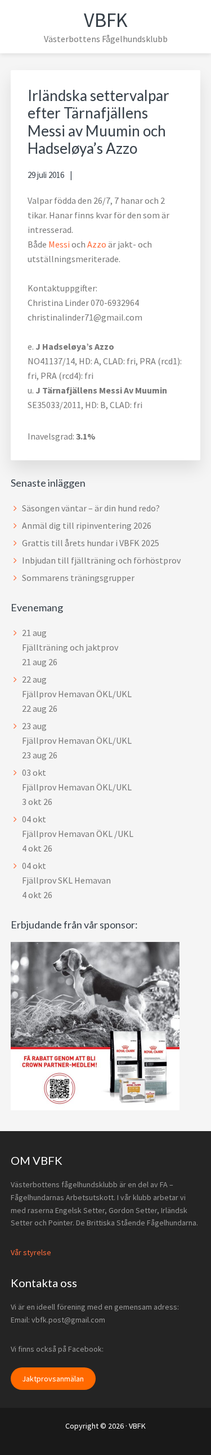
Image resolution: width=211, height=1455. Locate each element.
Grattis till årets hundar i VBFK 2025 (90, 542)
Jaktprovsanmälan (53, 1379)
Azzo (97, 244)
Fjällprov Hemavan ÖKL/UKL (77, 693)
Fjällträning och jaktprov (70, 647)
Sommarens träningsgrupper (78, 577)
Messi (59, 244)
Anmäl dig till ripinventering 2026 (86, 525)
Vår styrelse (31, 1252)
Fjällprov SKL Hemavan (66, 880)
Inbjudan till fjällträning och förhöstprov (101, 560)
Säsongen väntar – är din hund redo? (91, 508)
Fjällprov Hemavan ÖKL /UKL (77, 833)
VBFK (106, 20)
